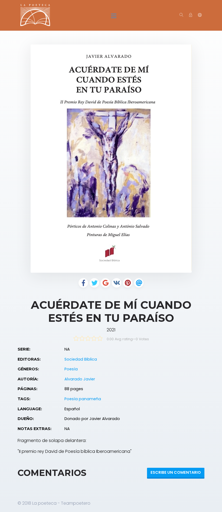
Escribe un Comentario (176, 472)
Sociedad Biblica (80, 359)
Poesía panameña (82, 399)
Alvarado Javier (79, 379)
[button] (199, 15)
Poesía (71, 369)
